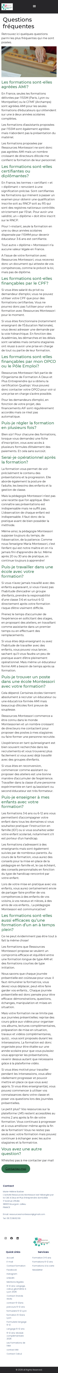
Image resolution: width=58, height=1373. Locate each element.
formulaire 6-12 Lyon (17, 1311)
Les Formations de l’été (16, 1344)
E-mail (10, 1261)
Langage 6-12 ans (15, 1328)
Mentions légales (15, 1282)
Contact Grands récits (15, 1297)
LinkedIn (10, 1278)
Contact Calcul (14, 1353)
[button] (34, 6)
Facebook (12, 1269)
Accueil (10, 1257)
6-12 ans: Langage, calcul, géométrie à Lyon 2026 (16, 1289)
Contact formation (16, 1265)
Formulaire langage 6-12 (16, 1323)
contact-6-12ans (15, 1302)
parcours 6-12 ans (16, 1306)
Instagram (12, 1273)
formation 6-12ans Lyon (16, 1316)
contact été (12, 1349)
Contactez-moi (15, 1168)
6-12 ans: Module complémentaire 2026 (15, 1336)
